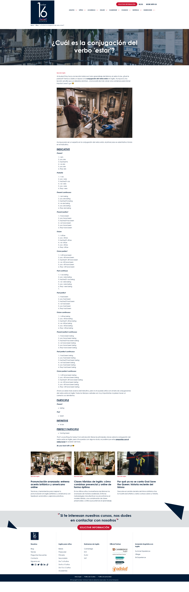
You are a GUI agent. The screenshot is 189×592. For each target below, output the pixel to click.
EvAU (86, 555)
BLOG (141, 4)
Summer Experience (142, 551)
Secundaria (63, 558)
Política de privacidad (104, 576)
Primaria (62, 555)
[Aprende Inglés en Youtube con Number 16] (32, 565)
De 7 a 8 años (64, 561)
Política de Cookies (89, 576)
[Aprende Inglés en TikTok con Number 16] (47, 565)
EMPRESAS (136, 10)
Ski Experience (140, 557)
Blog (37, 25)
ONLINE (102, 10)
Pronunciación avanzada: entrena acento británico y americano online (50, 484)
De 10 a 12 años (65, 568)
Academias (63, 571)
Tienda (33, 552)
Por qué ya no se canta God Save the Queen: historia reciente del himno (136, 484)
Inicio (32, 25)
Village (137, 554)
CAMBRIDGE (113, 10)
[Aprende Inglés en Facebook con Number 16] (42, 565)
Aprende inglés (61, 73)
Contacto (34, 558)
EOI (85, 552)
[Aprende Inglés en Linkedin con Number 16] (44, 565)
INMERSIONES (148, 10)
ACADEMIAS (91, 10)
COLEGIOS (124, 10)
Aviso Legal (78, 576)
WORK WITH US (151, 4)
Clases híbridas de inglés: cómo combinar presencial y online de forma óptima (92, 484)
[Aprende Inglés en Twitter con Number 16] (38, 565)
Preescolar (62, 552)
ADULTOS (71, 10)
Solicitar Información (94, 527)
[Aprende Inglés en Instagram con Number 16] (35, 565)
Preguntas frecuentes (39, 555)
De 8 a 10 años (64, 564)
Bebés (61, 549)
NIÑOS (81, 10)
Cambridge (88, 549)
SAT (85, 558)
